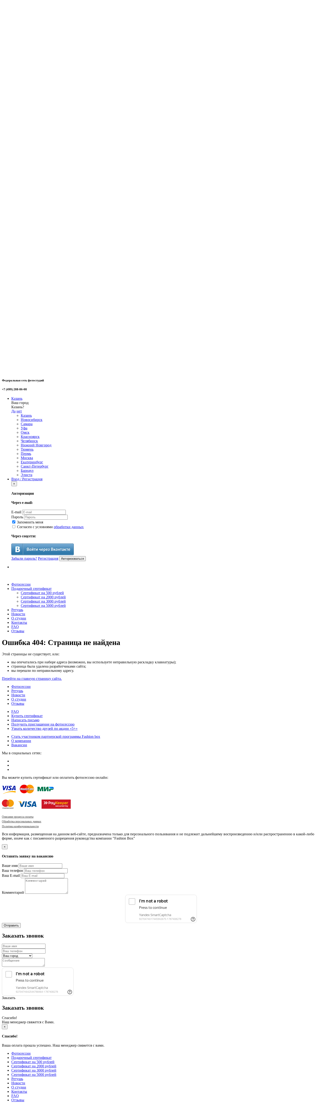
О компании (21, 741)
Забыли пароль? (24, 558)
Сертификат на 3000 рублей (43, 601)
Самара (27, 424)
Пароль (17, 517)
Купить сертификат (27, 716)
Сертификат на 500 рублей (42, 593)
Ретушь (17, 610)
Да (13, 411)
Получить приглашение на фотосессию (42, 724)
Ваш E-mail (11, 875)
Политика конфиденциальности (20, 826)
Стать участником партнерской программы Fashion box (55, 737)
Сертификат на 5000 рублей (43, 606)
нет (19, 411)
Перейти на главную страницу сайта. (32, 679)
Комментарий (13, 892)
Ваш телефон (12, 871)
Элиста (26, 475)
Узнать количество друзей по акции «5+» (44, 728)
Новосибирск (31, 420)
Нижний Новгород (36, 445)
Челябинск (29, 441)
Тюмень (27, 449)
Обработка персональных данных (21, 821)
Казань (16, 398)
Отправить (11, 925)
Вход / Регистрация (26, 479)
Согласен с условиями (50, 527)
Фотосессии (21, 584)
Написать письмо (25, 720)
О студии (18, 618)
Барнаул (27, 471)
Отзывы (17, 631)
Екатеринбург (32, 462)
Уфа (24, 428)
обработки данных (69, 527)
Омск (25, 432)
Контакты (19, 622)
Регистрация (48, 558)
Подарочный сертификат (31, 589)
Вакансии (19, 745)
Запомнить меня (29, 522)
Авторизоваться (72, 558)
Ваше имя (10, 866)
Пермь (26, 454)
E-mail (16, 512)
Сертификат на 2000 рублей (43, 597)
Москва (27, 458)
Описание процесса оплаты (17, 816)
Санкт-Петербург (35, 466)
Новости (18, 614)
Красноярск (30, 437)
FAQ (15, 627)
